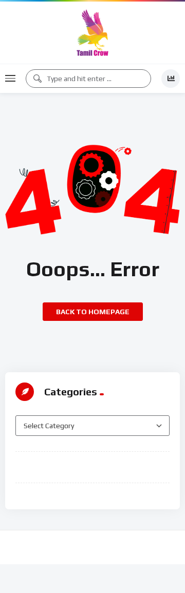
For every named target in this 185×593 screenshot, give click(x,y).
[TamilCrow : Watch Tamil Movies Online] (92, 33)
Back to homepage (93, 312)
